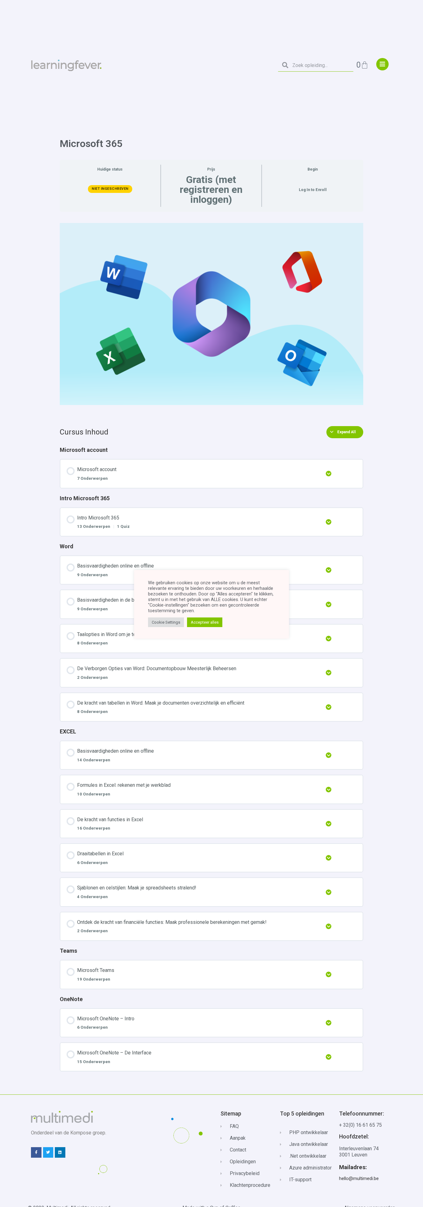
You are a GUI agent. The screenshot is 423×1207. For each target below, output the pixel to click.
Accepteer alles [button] (205, 622)
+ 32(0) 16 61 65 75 (360, 1125)
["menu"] (382, 64)
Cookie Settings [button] (166, 622)
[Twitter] (48, 1152)
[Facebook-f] (36, 1152)
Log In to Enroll (313, 190)
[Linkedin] (60, 1152)
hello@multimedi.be (359, 1178)
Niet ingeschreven (110, 189)
